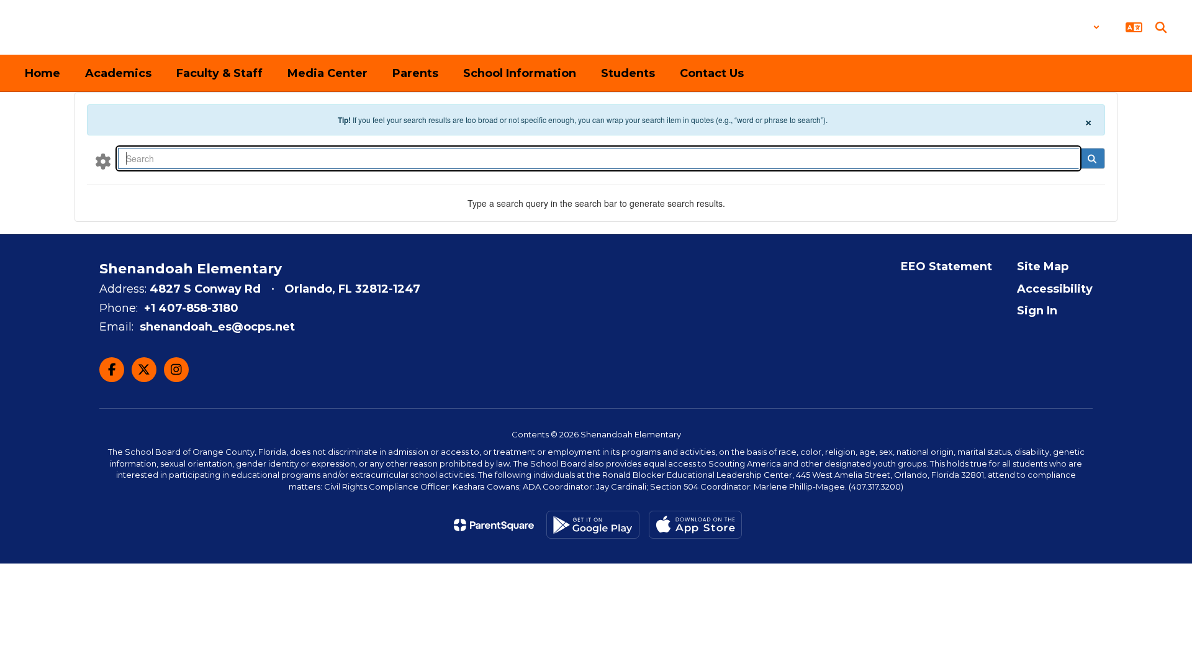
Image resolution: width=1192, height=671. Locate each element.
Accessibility (1055, 289)
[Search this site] (1161, 27)
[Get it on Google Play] (592, 525)
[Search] (1091, 158)
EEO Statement (946, 266)
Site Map (1042, 266)
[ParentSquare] (494, 525)
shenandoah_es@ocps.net (217, 327)
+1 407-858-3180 (191, 308)
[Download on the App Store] (695, 525)
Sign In (1037, 310)
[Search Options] (103, 160)
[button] (1067, 27)
